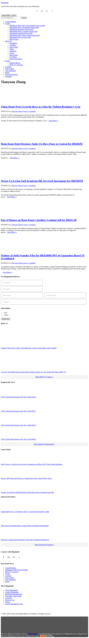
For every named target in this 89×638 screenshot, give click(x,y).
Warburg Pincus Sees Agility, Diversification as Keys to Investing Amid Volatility (29, 348)
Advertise (8, 598)
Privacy (7, 602)
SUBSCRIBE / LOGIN (9, 15)
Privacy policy (33, 634)
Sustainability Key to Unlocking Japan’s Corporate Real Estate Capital (25, 512)
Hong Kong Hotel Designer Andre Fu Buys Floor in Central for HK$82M (41, 143)
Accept (43, 636)
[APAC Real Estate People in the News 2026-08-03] (6, 437)
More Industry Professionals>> (44, 444)
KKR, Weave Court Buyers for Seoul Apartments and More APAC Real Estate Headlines (31, 464)
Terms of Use (9, 600)
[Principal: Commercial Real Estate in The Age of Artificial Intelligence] (6, 537)
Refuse (49, 636)
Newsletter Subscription (13, 596)
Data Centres (9, 578)
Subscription (6, 308)
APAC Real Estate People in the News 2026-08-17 (18, 411)
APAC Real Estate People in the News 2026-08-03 (18, 439)
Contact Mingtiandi (11, 592)
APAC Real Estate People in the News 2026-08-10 (18, 425)
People (7, 574)
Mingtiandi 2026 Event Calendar (16, 570)
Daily (5, 313)
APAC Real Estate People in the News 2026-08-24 (18, 397)
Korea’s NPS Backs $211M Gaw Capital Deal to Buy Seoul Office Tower (26, 478)
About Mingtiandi (11, 590)
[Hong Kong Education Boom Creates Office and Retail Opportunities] (6, 523)
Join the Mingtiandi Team (14, 604)
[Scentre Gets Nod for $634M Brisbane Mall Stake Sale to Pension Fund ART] (6, 490)
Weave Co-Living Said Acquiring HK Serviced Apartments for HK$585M (42, 180)
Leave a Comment (29, 111)
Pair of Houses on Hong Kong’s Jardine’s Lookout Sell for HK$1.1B (39, 220)
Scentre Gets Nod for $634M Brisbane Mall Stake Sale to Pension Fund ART (27, 492)
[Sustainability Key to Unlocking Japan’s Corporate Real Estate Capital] (6, 509)
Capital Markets (10, 568)
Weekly (6, 315)
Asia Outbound (10, 580)
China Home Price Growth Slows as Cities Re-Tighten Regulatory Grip (40, 106)
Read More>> (54, 121)
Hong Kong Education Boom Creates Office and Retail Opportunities (25, 526)
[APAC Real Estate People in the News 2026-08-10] (6, 423)
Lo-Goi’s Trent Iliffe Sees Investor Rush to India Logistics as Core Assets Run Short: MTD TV (33, 372)
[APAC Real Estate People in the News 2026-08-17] (6, 409)
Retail (7, 582)
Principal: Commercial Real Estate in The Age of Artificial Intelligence (25, 540)
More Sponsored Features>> (44, 545)
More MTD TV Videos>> (44, 377)
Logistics (8, 576)
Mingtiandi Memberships (13, 594)
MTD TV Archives (11, 572)
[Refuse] (53, 636)
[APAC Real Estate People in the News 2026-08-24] (6, 395)
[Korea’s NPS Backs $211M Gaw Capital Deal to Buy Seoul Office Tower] (6, 476)
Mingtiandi (4, 3)
